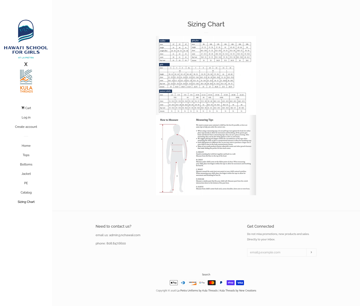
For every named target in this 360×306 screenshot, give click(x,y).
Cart (27, 108)
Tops (26, 155)
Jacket (26, 174)
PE (26, 183)
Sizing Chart (26, 202)
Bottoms (26, 164)
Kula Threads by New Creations (238, 290)
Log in (26, 117)
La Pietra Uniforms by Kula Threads (197, 290)
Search (206, 274)
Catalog (26, 192)
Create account (26, 127)
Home (26, 146)
